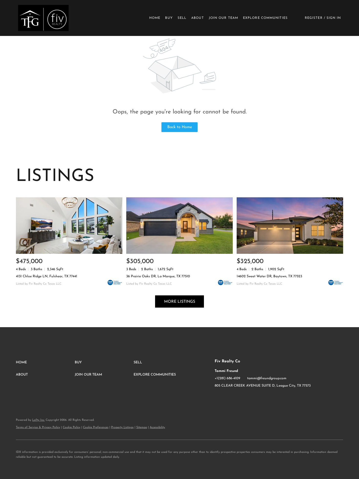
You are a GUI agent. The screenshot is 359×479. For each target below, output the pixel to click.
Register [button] (314, 18)
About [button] (197, 18)
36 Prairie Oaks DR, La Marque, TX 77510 (158, 276)
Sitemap (141, 427)
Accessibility (157, 427)
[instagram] (228, 397)
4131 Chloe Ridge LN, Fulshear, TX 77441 (46, 276)
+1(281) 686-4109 (227, 378)
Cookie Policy (71, 427)
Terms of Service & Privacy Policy (38, 427)
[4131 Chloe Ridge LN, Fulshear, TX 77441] (69, 225)
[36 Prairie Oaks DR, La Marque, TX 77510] (179, 225)
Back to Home (179, 127)
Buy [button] (168, 18)
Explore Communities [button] (265, 18)
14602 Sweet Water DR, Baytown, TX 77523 (269, 276)
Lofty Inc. (38, 420)
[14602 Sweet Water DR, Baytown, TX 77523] (290, 225)
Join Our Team (223, 18)
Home (154, 18)
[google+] (238, 397)
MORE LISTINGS (179, 302)
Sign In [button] (334, 18)
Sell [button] (182, 18)
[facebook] (218, 397)
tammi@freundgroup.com (266, 378)
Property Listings (122, 427)
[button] (43, 18)
